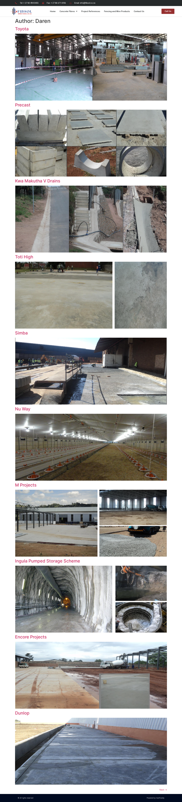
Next (163, 789)
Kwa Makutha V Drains (37, 180)
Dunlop (22, 713)
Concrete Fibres (67, 11)
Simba (21, 333)
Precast (22, 105)
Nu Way (22, 408)
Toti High (24, 256)
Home (53, 11)
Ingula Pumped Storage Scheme (47, 561)
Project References (90, 11)
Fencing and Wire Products (117, 11)
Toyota (22, 28)
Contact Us (139, 11)
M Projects (26, 485)
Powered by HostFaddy (155, 798)
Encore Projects (31, 637)
